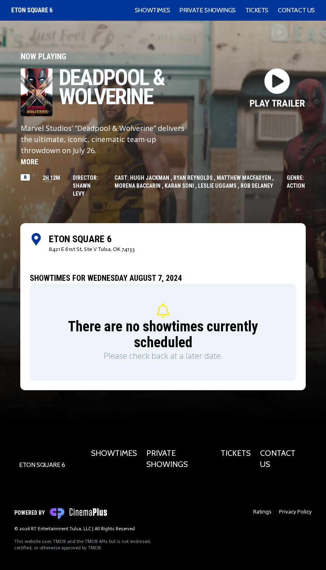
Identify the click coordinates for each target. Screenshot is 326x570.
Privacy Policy (295, 511)
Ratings (262, 511)
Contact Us (296, 10)
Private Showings (207, 10)
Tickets (256, 10)
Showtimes (152, 10)
